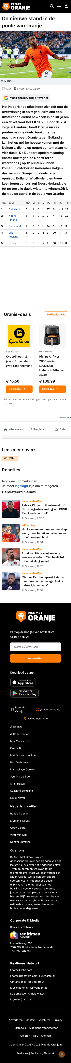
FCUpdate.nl (47, 975)
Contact (30, 1019)
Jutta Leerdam (19, 734)
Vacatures (44, 1019)
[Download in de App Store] (23, 682)
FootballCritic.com (21, 969)
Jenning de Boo (20, 776)
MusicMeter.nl (19, 987)
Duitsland (14, 209)
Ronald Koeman (19, 813)
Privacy (58, 1019)
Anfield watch (36, 993)
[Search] (51, 7)
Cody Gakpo (17, 827)
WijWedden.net (39, 987)
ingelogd (21, 486)
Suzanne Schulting (21, 790)
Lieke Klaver (17, 797)
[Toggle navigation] (59, 6)
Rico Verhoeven (20, 762)
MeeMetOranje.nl (21, 999)
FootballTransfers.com (23, 975)
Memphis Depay (20, 820)
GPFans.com (18, 981)
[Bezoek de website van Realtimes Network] (25, 935)
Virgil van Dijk (18, 834)
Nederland (15, 226)
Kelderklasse (18, 993)
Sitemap (46, 1035)
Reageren (39, 429)
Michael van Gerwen (23, 769)
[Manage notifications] (62, 1054)
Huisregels (19, 1027)
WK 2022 (10, 458)
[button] (66, 6)
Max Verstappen (20, 741)
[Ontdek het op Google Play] (24, 693)
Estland (13, 243)
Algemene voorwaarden (43, 1027)
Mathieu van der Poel (23, 755)
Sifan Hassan (18, 783)
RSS (35, 1035)
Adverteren (16, 1019)
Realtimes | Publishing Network (35, 1053)
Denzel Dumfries (20, 841)
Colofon (25, 1035)
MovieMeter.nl (36, 981)
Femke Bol (16, 748)
